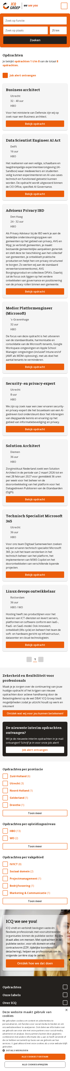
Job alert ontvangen (23, 75)
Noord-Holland (19, 790)
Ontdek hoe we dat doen (35, 963)
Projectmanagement (23, 878)
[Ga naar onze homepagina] (12, 6)
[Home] (31, 5)
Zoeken (35, 40)
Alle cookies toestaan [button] (35, 1056)
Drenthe (15, 805)
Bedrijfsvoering (20, 886)
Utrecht (15, 783)
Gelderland (17, 798)
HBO (12, 831)
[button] (35, 1050)
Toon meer (35, 813)
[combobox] (35, 20)
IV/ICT (14, 864)
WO (12, 838)
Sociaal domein (20, 871)
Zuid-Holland (18, 776)
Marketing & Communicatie (28, 893)
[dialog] (35, 1039)
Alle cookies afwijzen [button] (35, 1064)
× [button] (66, 1010)
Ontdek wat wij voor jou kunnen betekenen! (35, 713)
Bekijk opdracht (35, 124)
